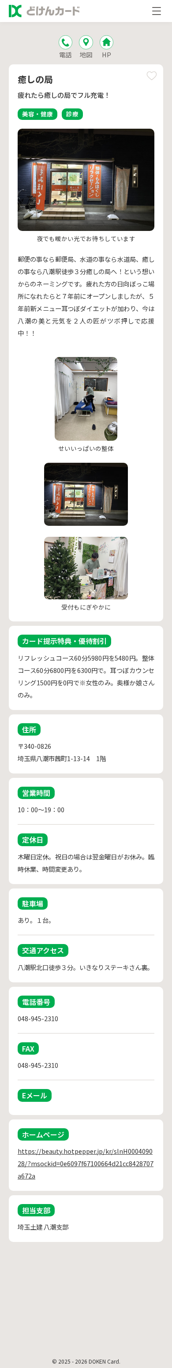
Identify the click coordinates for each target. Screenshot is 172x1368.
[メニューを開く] (156, 11)
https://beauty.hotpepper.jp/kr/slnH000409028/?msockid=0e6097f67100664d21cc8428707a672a (85, 1163)
